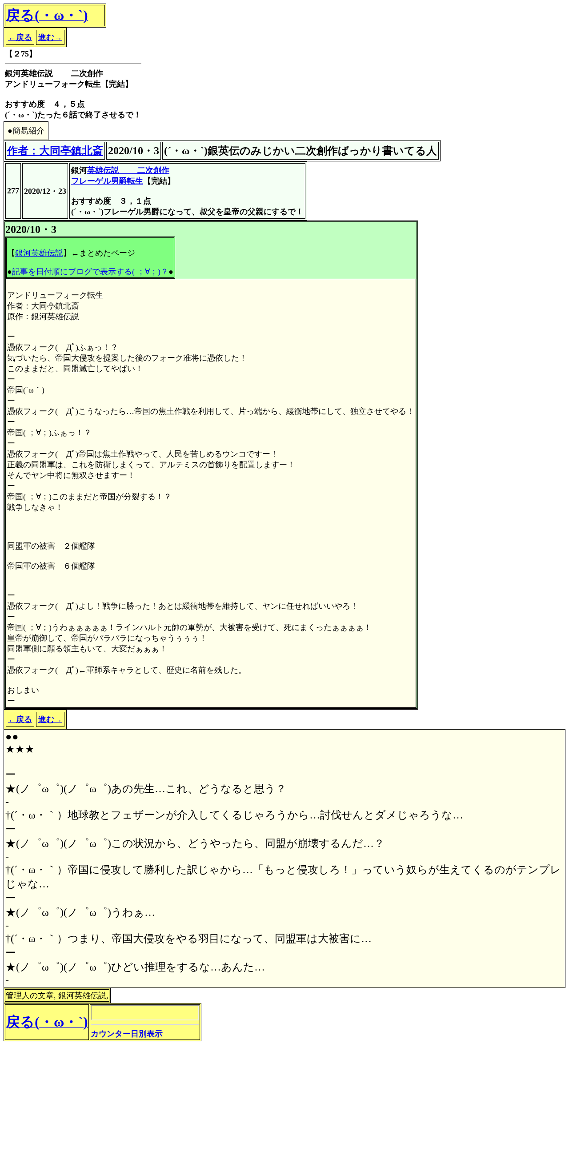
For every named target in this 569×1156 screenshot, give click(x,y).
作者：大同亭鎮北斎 (55, 151)
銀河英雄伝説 (39, 253)
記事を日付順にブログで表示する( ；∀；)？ (90, 271)
